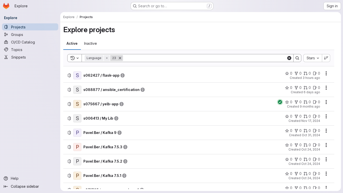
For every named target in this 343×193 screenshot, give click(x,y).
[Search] (297, 58)
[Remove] (120, 58)
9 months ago (310, 106)
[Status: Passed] (280, 102)
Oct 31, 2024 (311, 135)
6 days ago (312, 92)
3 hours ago (311, 78)
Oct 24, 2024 (310, 149)
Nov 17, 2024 (310, 121)
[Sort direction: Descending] (326, 58)
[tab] (72, 43)
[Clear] (289, 58)
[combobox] (312, 58)
